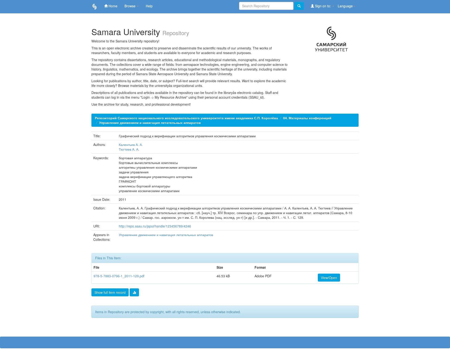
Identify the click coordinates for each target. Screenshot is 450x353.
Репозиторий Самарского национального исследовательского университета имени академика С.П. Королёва (186, 117)
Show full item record (110, 292)
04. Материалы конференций (307, 117)
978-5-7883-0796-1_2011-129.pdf (119, 276)
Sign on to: (323, 6)
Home (112, 6)
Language (345, 6)
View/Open (329, 277)
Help (149, 6)
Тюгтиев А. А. (129, 149)
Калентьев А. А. (131, 144)
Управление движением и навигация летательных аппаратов (150, 122)
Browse (130, 6)
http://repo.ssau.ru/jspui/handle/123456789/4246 (155, 226)
